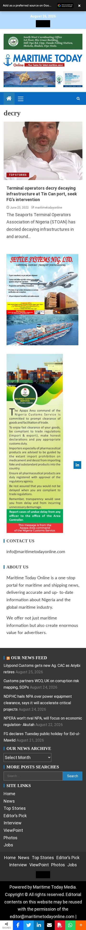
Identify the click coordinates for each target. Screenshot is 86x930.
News (9, 801)
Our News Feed (29, 657)
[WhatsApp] (70, 925)
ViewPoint (13, 830)
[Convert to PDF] (60, 925)
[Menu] (20, 99)
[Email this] (49, 925)
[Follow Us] (77, 465)
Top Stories (18, 175)
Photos (10, 837)
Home (9, 793)
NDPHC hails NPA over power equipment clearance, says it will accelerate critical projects (38, 703)
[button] (20, 99)
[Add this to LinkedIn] (39, 925)
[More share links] (80, 925)
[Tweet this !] (28, 925)
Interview (13, 822)
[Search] (78, 98)
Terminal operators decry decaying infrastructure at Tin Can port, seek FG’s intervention (41, 194)
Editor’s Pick (15, 815)
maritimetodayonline (48, 207)
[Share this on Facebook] (18, 925)
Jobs (8, 844)
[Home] (9, 99)
